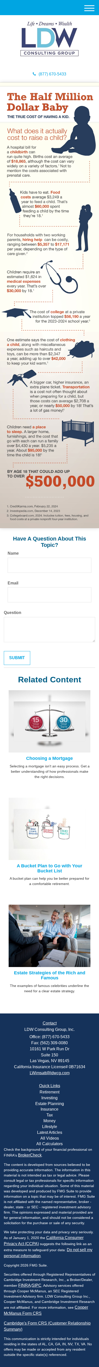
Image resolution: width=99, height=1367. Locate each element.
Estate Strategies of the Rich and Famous (49, 975)
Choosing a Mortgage (49, 758)
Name (13, 553)
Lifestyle (49, 1126)
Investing (49, 1098)
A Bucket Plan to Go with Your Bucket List (49, 868)
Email (13, 583)
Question (12, 612)
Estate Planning (49, 1104)
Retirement (49, 1092)
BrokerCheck (30, 1155)
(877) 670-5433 (52, 74)
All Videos (49, 1138)
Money (49, 1121)
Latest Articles (49, 1132)
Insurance (49, 1109)
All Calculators (49, 1144)
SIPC (36, 1285)
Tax (49, 1115)
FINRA (24, 1285)
